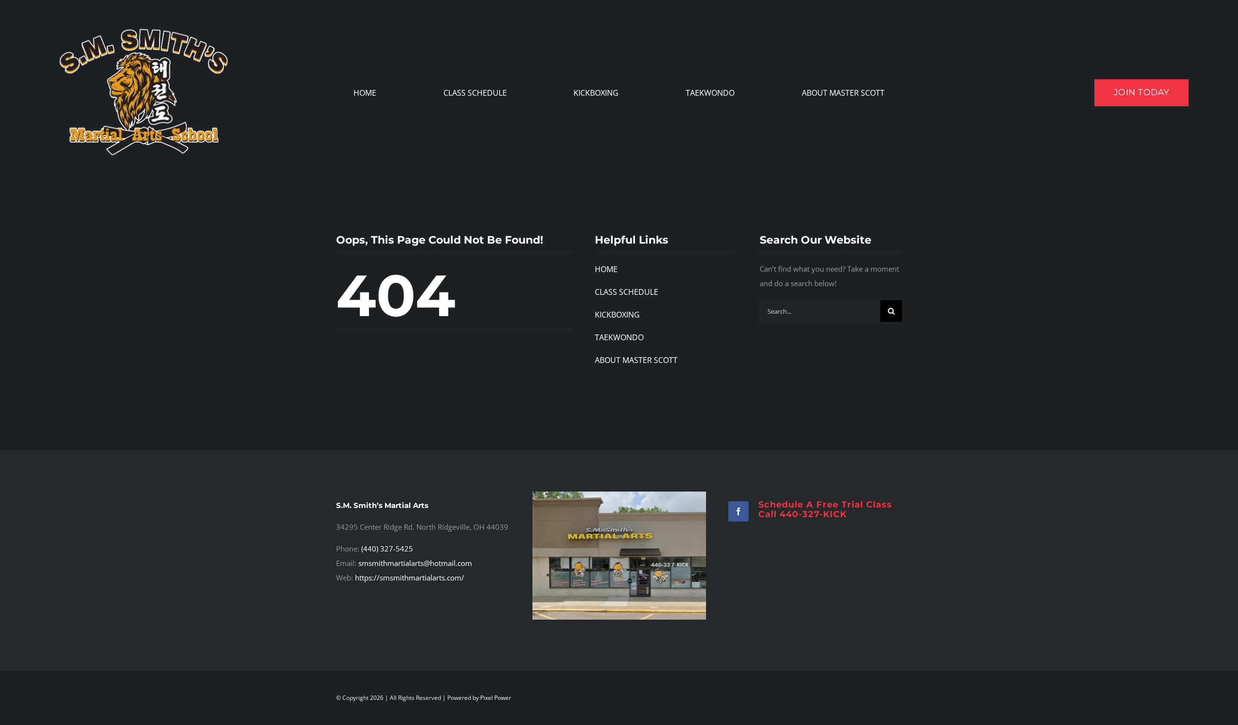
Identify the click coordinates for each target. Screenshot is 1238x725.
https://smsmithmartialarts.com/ (409, 577)
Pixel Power (495, 698)
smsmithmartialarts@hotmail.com (415, 563)
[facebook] (738, 511)
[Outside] (619, 495)
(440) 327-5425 (387, 548)
